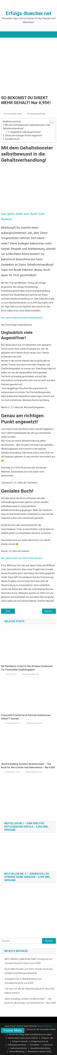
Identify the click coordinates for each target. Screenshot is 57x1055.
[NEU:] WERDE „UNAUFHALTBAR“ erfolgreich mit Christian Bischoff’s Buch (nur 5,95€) (28, 961)
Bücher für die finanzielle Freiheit (41, 1029)
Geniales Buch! (12, 139)
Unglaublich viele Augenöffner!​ (25, 132)
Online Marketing (16, 1051)
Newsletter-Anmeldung (40, 1048)
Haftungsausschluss (17, 1045)
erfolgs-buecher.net (36, 114)
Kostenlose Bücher (18, 1048)
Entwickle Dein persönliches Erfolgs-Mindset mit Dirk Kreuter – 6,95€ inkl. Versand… (10, 611)
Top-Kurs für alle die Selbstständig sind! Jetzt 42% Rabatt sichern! (29, 991)
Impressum (48, 1045)
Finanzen (24, 109)
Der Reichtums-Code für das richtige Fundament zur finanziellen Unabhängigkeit (50, 611)
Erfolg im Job (9, 109)
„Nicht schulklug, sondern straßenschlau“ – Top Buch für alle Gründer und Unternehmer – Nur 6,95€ (28, 766)
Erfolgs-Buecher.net (28, 13)
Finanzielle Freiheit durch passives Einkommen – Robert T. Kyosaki (26, 717)
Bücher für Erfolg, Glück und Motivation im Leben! (30, 1034)
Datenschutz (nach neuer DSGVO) (23, 1038)
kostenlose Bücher (41, 109)
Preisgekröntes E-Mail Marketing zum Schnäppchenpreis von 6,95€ (23, 981)
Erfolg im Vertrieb (19, 1041)
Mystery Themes (44, 1026)
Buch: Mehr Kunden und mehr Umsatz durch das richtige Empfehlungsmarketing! (29, 971)
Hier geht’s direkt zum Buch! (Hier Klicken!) (22, 317)
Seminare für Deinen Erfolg (39, 1051)
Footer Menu (13, 1030)
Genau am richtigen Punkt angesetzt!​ (23, 135)
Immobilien (34, 1045)
